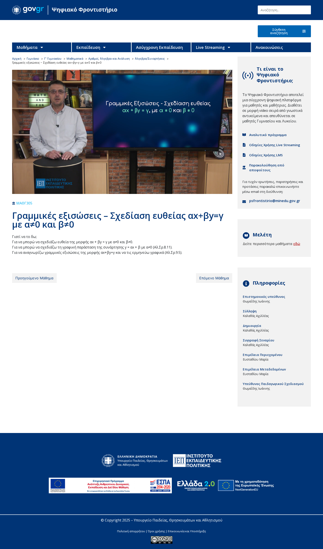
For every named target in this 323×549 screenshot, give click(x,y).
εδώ (296, 243)
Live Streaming (210, 47)
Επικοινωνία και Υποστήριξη (187, 531)
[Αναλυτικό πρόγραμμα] (244, 134)
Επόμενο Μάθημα (214, 278)
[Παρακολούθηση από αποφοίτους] (244, 167)
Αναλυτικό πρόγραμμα (268, 135)
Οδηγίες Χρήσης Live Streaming (274, 145)
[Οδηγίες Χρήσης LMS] (244, 155)
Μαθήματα (27, 47)
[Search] (306, 10)
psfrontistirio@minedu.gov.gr (274, 200)
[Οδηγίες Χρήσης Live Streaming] (244, 145)
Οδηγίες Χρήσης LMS (266, 155)
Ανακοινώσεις (269, 47)
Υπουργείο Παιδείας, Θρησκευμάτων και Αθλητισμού (178, 520)
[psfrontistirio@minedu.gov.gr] (244, 201)
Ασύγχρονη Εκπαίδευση (159, 47)
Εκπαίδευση (88, 47)
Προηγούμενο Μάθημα (34, 278)
